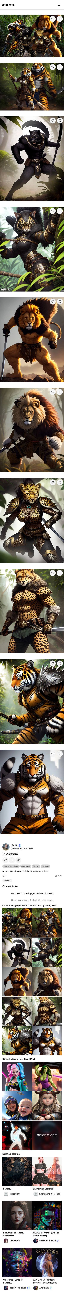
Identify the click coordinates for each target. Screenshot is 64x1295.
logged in (33, 893)
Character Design (11, 866)
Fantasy (45, 866)
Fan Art (36, 866)
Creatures (25, 866)
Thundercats (10, 853)
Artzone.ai (8, 4)
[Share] (18, 860)
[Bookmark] (60, 19)
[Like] (53, 19)
